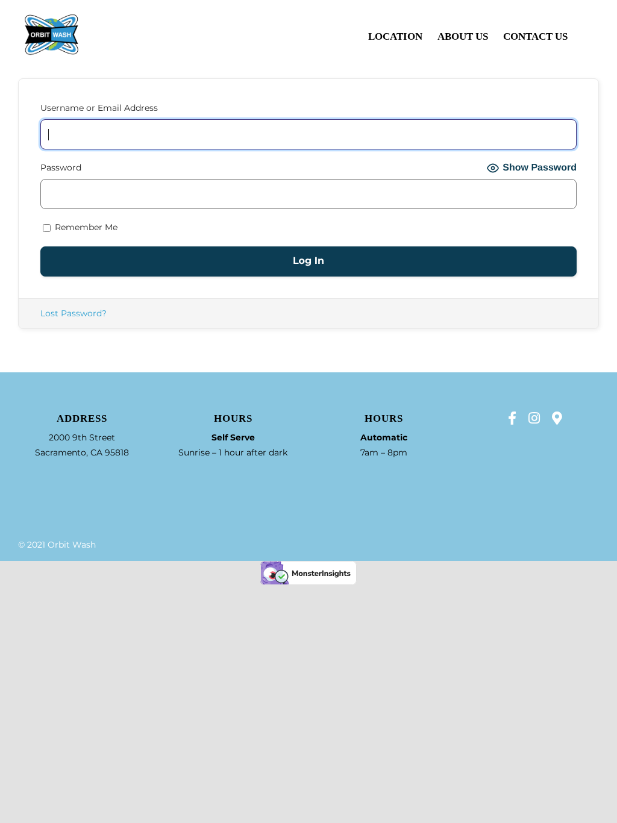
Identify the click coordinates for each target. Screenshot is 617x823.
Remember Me (84, 227)
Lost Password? (73, 313)
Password (60, 167)
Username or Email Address (99, 107)
